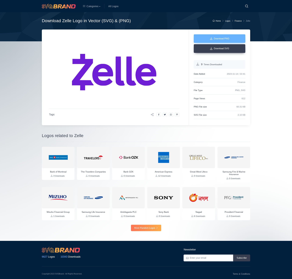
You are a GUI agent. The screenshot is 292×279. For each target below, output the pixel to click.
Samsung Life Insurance (93, 212)
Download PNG (221, 38)
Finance (238, 21)
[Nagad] (198, 197)
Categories (92, 6)
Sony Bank (163, 212)
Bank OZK (128, 171)
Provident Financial (234, 212)
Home (218, 21)
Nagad (199, 212)
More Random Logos (144, 228)
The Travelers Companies (93, 171)
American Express (163, 171)
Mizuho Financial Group (58, 212)
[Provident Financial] (233, 197)
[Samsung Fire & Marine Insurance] (233, 157)
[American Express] (163, 157)
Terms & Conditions (241, 274)
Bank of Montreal (58, 171)
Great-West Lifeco (198, 171)
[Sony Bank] (163, 197)
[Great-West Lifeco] (198, 157)
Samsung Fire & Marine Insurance (233, 173)
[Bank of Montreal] (58, 157)
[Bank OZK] (128, 157)
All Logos (113, 6)
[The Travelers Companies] (93, 157)
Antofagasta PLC (128, 212)
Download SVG (221, 48)
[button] (246, 6)
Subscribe (242, 258)
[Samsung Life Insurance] (93, 197)
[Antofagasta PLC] (128, 197)
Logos (227, 21)
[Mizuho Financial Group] (58, 197)
